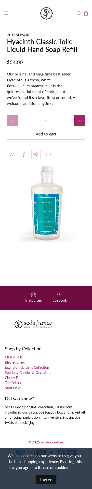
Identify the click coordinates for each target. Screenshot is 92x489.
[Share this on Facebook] (23, 154)
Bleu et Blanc (15, 362)
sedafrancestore (51, 442)
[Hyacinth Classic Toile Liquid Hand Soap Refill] (46, 203)
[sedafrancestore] (46, 13)
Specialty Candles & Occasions (28, 372)
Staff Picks (13, 388)
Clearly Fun (13, 378)
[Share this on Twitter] (11, 154)
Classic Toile (14, 357)
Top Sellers (13, 383)
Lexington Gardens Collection (27, 367)
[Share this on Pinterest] (36, 154)
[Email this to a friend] (48, 154)
